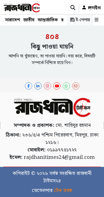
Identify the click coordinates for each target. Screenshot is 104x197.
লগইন (94, 8)
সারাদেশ (12, 20)
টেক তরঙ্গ (63, 191)
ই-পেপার (82, 20)
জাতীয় (28, 20)
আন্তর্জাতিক (48, 20)
